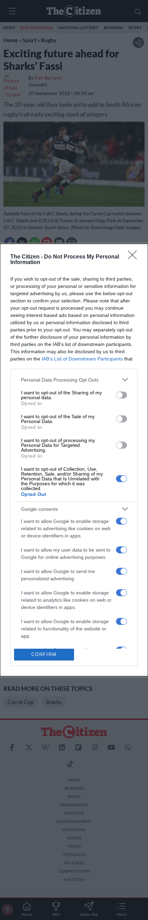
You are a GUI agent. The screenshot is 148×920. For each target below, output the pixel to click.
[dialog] (74, 460)
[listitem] (74, 379)
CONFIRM (44, 654)
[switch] (121, 395)
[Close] (134, 257)
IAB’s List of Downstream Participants (82, 359)
